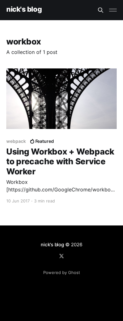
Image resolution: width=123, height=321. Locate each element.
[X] (61, 256)
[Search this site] (101, 10)
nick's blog (24, 9)
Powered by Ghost (61, 272)
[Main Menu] (113, 10)
